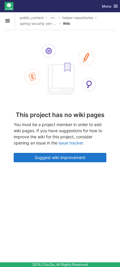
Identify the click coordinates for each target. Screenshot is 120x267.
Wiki (66, 23)
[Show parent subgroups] (53, 17)
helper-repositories (77, 17)
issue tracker (71, 142)
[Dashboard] (9, 6)
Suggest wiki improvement (60, 157)
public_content (32, 17)
